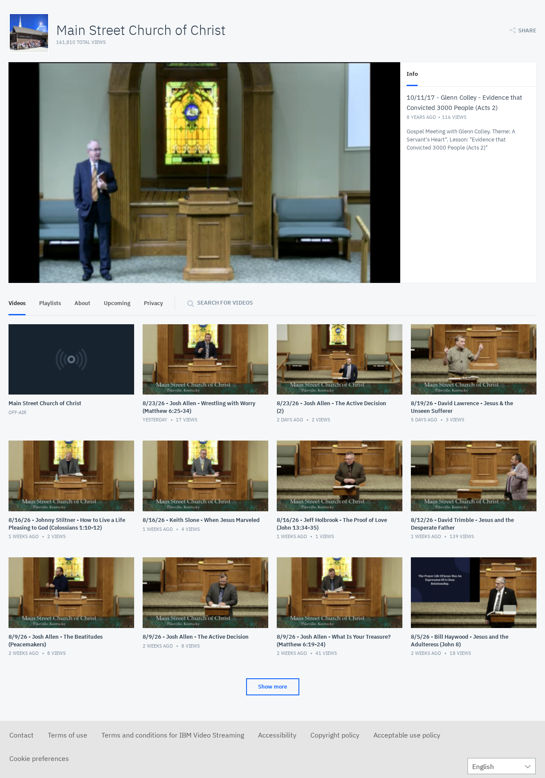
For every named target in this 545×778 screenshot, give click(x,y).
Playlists (50, 303)
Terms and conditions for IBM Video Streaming (172, 735)
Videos (17, 303)
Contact (21, 735)
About (82, 303)
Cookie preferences (39, 758)
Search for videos (225, 302)
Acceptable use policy (406, 735)
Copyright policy (334, 735)
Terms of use (67, 735)
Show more (272, 686)
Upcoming (117, 303)
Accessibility (277, 735)
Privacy (153, 303)
